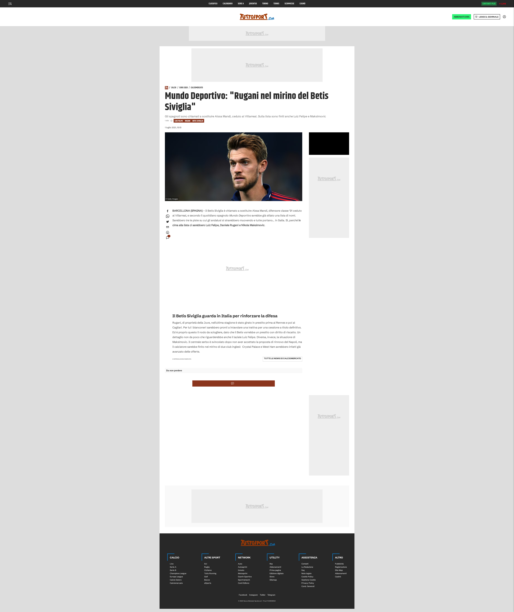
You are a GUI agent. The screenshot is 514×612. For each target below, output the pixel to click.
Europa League (176, 576)
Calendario (228, 4)
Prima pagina (275, 570)
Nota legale (306, 573)
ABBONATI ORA (461, 17)
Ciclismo (208, 570)
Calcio (173, 87)
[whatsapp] (167, 216)
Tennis (276, 4)
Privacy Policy (307, 583)
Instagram (253, 595)
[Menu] (10, 4)
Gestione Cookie (308, 580)
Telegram (271, 595)
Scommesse (289, 4)
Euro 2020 (183, 87)
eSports (207, 583)
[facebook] (167, 211)
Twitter (262, 595)
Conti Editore (243, 583)
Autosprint (242, 567)
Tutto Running (210, 573)
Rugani (187, 120)
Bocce (207, 580)
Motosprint (242, 573)
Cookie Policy (307, 576)
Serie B (173, 570)
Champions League (178, 573)
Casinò (302, 4)
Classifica (213, 4)
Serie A (241, 4)
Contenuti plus (489, 3)
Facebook (243, 595)
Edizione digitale (277, 573)
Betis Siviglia (197, 120)
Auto (240, 564)
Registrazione (341, 567)
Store (272, 576)
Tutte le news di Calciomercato (282, 358)
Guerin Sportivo (245, 576)
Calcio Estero (176, 580)
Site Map (339, 570)
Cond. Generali (307, 586)
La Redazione (307, 567)
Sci (205, 564)
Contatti (304, 564)
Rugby (207, 567)
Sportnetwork (244, 580)
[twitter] (167, 221)
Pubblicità (339, 564)
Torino (265, 4)
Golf (206, 576)
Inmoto (241, 570)
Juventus (253, 4)
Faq (303, 570)
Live (503, 4)
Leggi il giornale (488, 17)
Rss (271, 564)
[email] (167, 227)
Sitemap (273, 580)
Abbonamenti (275, 567)
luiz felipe (179, 120)
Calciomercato (197, 87)
